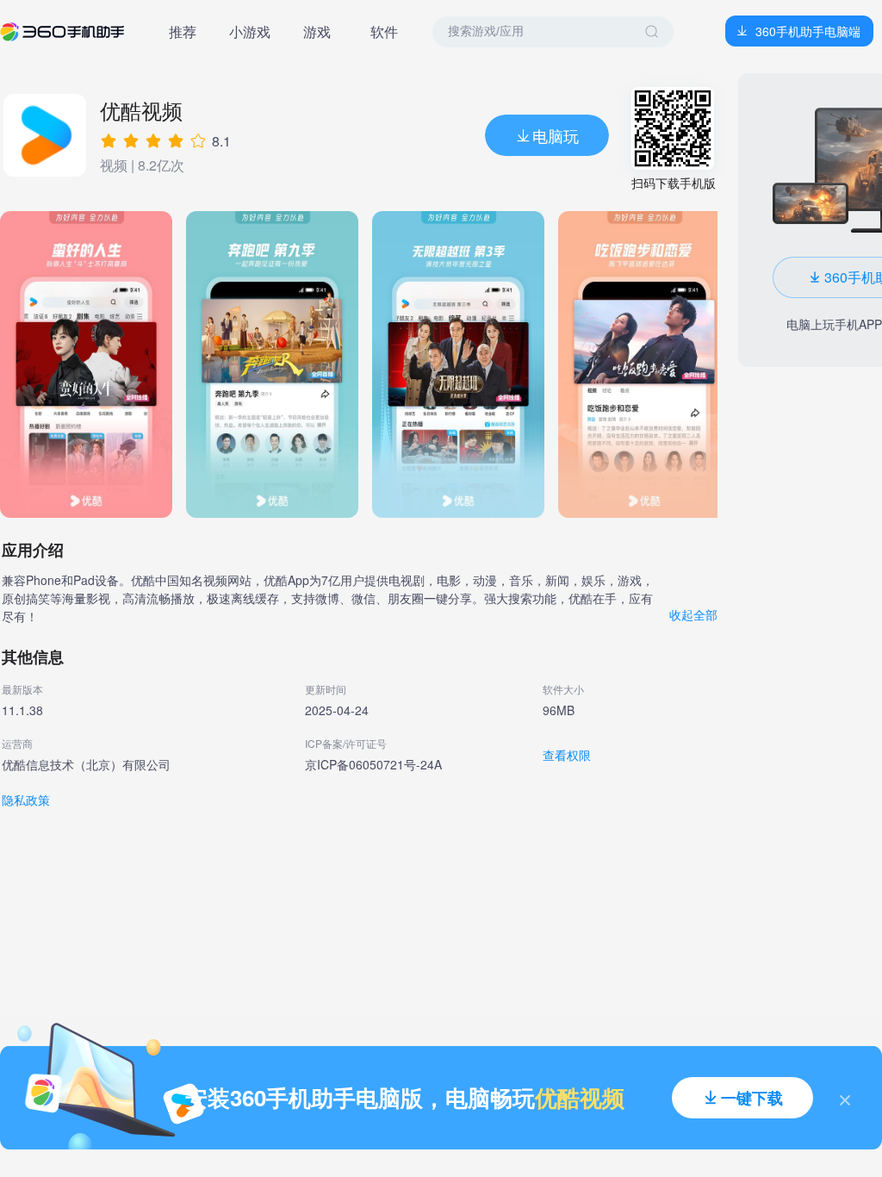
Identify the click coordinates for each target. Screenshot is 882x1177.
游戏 (317, 31)
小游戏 (249, 31)
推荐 (182, 31)
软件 (384, 31)
